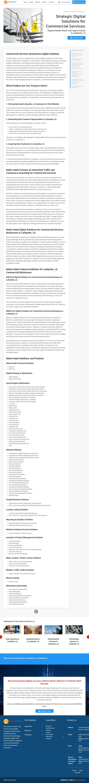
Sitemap (48, 738)
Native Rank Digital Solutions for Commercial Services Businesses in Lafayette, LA (77, 74)
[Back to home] (10, 2)
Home (25, 2)
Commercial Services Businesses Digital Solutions (77, 55)
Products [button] (44, 2)
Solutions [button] (31, 2)
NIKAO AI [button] (37, 2)
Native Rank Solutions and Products (77, 86)
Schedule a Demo (80, 2)
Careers (48, 732)
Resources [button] (49, 736)
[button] (44, 658)
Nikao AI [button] (28, 730)
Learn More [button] (51, 2)
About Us (48, 726)
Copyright (77, 772)
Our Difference (50, 728)
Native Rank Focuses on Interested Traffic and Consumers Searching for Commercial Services (77, 65)
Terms (81, 770)
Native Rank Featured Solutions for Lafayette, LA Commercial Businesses (78, 81)
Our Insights (49, 734)
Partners (48, 730)
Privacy (74, 770)
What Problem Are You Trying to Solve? (77, 59)
